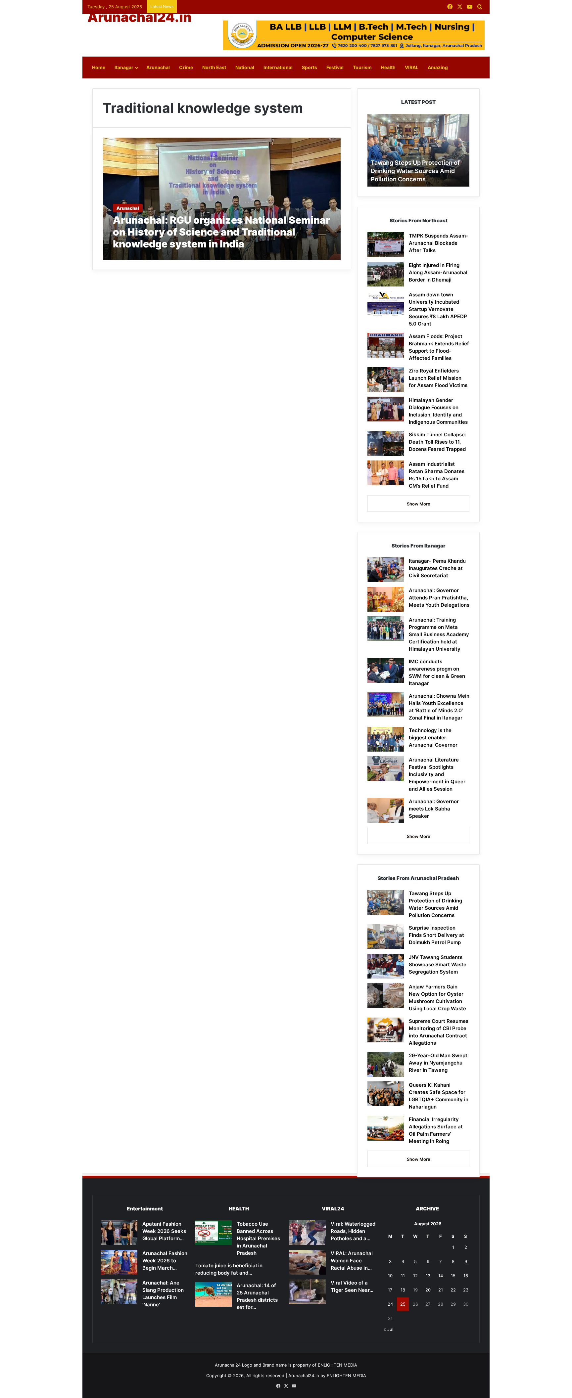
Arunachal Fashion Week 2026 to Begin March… (164, 1260)
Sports (309, 67)
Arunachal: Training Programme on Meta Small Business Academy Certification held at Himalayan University (439, 634)
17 (390, 1289)
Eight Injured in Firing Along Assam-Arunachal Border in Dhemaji (438, 272)
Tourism (362, 67)
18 (403, 1289)
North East (214, 67)
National (244, 67)
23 (465, 1289)
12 (415, 1275)
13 (428, 1275)
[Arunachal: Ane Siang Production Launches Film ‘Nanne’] (119, 1291)
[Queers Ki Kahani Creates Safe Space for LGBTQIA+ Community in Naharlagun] (385, 1093)
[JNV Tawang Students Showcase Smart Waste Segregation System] (385, 966)
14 (440, 1275)
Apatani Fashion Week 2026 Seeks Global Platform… (164, 1231)
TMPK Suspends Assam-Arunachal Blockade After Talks (438, 243)
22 (453, 1289)
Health (388, 67)
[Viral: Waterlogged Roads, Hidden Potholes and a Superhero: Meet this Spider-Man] (307, 1232)
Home (98, 67)
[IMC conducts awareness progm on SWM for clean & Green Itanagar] (385, 670)
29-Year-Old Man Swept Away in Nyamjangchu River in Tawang (438, 1062)
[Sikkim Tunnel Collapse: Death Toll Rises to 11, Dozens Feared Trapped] (385, 443)
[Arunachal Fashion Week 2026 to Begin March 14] (119, 1262)
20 (428, 1289)
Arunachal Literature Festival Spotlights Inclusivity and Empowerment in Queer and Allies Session (437, 774)
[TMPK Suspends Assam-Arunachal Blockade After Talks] (385, 244)
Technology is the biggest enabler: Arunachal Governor (433, 737)
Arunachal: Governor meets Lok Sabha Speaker (434, 808)
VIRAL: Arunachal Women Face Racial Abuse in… (352, 1260)
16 (465, 1275)
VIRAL (411, 67)
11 (403, 1275)
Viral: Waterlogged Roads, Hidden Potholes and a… (353, 1231)
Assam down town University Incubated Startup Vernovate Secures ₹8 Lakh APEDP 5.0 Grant (438, 309)
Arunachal (158, 67)
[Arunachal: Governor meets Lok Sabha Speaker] (385, 810)
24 (390, 1304)
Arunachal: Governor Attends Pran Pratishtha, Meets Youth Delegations (439, 597)
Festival (335, 67)
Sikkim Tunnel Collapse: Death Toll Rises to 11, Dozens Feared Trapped (437, 441)
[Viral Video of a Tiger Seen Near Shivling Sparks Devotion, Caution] (307, 1291)
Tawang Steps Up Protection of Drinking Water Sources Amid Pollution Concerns (415, 171)
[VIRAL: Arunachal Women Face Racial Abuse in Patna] (307, 1262)
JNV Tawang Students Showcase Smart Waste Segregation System (437, 964)
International (278, 67)
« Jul (388, 1329)
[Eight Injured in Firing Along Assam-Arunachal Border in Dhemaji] (385, 274)
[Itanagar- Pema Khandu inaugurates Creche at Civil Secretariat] (385, 569)
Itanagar (124, 67)
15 (453, 1275)
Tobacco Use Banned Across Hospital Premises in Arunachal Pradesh (258, 1238)
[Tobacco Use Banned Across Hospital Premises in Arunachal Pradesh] (213, 1232)
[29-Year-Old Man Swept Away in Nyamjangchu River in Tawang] (385, 1064)
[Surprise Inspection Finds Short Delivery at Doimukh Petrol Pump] (385, 936)
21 (440, 1289)
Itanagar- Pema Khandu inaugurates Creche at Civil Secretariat (437, 568)
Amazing (438, 67)
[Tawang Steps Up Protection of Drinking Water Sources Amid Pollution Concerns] (385, 902)
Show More (418, 503)
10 (390, 1275)
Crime (186, 67)
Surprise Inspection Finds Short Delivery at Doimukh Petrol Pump (436, 935)
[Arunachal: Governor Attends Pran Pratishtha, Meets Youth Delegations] (385, 599)
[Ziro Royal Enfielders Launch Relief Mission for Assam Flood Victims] (385, 379)
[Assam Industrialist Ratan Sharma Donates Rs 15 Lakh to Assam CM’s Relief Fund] (385, 472)
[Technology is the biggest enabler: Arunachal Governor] (385, 739)
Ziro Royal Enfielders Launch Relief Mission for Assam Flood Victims (438, 378)
